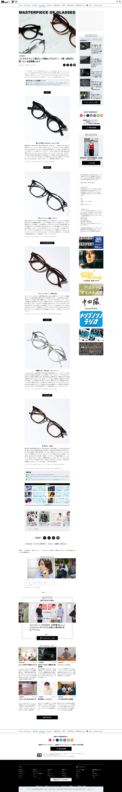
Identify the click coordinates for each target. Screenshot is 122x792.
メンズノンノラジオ (63, 665)
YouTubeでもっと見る (48, 638)
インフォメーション (97, 5)
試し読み (92, 163)
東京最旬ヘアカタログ (45, 699)
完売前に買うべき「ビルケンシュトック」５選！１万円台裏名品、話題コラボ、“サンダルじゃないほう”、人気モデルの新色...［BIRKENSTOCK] (96, 85)
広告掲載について (72, 786)
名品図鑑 (57, 543)
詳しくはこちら (91, 789)
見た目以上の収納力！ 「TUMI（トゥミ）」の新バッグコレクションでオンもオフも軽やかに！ (47, 585)
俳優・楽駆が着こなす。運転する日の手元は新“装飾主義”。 (40, 474)
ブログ (63, 5)
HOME (20, 550)
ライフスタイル (70, 5)
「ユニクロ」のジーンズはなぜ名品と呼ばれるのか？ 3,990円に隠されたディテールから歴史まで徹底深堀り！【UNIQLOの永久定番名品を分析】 (62, 489)
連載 (87, 5)
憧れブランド (63, 543)
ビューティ (49, 5)
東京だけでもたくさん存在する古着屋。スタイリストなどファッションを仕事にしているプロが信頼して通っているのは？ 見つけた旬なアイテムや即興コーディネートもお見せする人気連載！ (66, 707)
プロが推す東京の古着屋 (65, 699)
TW (64, 65)
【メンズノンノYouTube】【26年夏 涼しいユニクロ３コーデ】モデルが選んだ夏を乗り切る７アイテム (47, 627)
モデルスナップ (57, 5)
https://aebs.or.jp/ (72, 756)
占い (91, 5)
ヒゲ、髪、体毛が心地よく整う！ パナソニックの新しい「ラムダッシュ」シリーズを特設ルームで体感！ (68, 526)
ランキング (34, 5)
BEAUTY (22, 697)
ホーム (20, 5)
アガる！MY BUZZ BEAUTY (28, 699)
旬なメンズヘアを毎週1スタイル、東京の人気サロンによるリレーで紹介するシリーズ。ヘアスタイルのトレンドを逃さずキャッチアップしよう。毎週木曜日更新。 (47, 707)
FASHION (22, 56)
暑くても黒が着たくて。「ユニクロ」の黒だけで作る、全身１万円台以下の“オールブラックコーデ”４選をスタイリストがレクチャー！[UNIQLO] (96, 62)
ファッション (42, 5)
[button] (33, 529)
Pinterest (94, 115)
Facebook (91, 115)
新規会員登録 (92, 127)
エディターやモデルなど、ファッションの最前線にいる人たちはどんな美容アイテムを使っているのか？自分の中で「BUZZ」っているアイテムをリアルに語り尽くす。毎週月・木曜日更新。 (27, 707)
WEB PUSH (101, 115)
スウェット (50, 543)
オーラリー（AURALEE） (40, 543)
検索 (117, 1)
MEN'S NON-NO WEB (5, 2)
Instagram (81, 115)
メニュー (120, 1)
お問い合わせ (64, 786)
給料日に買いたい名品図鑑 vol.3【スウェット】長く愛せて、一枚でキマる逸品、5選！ (47, 83)
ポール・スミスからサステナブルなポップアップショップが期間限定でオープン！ (46, 479)
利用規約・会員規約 (81, 786)
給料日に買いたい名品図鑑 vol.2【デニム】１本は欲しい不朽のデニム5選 (44, 84)
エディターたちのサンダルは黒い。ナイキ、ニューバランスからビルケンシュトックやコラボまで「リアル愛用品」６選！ (96, 74)
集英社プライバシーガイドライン (52, 786)
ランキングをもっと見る (91, 102)
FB (67, 65)
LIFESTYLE (22, 662)
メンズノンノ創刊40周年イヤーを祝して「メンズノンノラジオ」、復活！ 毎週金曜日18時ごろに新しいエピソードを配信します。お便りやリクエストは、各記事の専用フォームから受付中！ (66, 672)
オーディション (27, 5)
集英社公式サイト (40, 786)
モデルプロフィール (79, 5)
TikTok (84, 115)
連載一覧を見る (47, 717)
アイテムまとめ (29, 543)
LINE (74, 65)
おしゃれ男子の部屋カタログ (28, 665)
